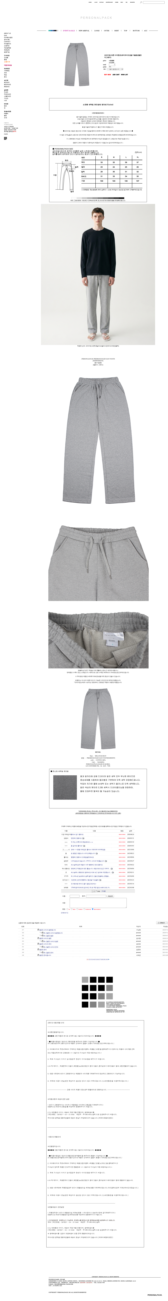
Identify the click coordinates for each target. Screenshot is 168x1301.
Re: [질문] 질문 (48, 936)
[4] (94, 959)
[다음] (104, 891)
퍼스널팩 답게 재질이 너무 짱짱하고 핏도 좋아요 (87, 865)
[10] (107, 959)
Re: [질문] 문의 (48, 953)
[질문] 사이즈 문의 (45, 944)
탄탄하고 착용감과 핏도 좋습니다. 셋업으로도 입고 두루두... (90, 868)
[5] (96, 959)
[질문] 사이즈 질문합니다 (47, 930)
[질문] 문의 (43, 950)
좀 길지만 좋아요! (77, 846)
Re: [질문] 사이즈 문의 (51, 947)
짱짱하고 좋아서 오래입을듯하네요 (82, 857)
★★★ (80, 909)
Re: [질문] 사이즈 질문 (51, 941)
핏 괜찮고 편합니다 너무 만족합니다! (83, 853)
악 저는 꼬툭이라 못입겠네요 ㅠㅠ (82, 842)
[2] (90, 959)
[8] (102, 959)
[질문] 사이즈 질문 (45, 938)
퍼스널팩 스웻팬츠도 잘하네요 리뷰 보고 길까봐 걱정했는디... (91, 872)
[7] (100, 959)
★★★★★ (97, 909)
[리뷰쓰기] (64, 913)
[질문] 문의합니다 (45, 955)
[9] (104, 959)
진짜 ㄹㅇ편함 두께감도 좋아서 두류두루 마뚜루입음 (88, 849)
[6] (98, 959)
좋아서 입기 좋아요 (77, 834)
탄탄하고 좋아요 (76, 838)
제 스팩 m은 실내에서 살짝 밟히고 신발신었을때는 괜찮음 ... (90, 876)
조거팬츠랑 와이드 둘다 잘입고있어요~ (84, 884)
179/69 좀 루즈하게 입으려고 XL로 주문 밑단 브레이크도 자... (91, 887)
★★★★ (88, 909)
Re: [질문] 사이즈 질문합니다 (53, 933)
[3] (92, 959)
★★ (74, 909)
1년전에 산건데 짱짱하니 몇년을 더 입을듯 (85, 880)
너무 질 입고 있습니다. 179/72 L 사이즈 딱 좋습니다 (87, 861)
